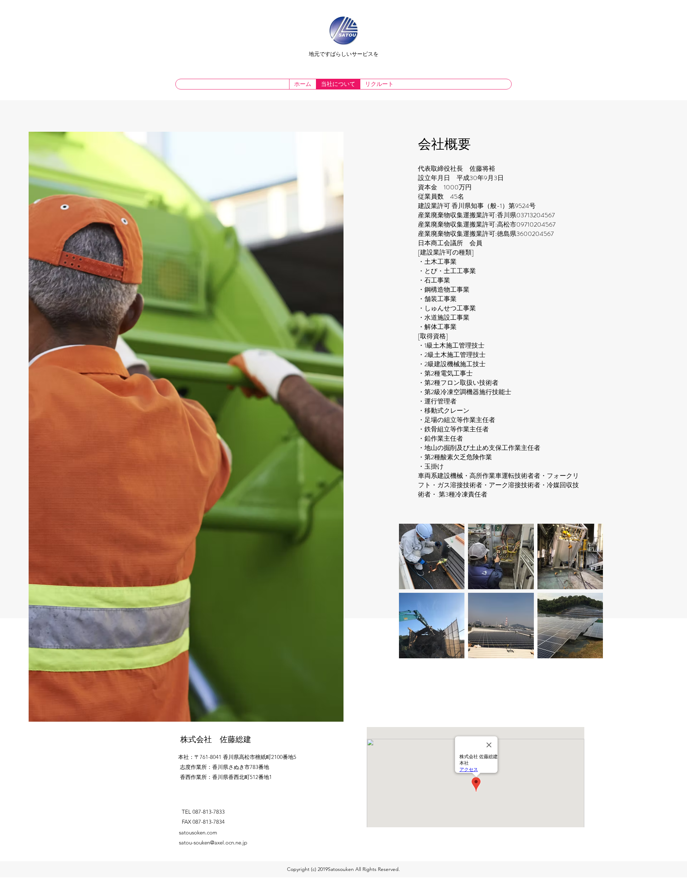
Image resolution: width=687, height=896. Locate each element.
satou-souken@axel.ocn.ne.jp (213, 842)
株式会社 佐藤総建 (215, 739)
